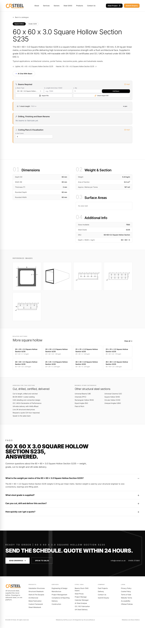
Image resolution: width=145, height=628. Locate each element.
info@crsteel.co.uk (118, 561)
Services (46, 6)
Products (79, 6)
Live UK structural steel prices (24, 409)
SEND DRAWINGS (16, 561)
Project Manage (81, 597)
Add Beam (116, 91)
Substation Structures (37, 588)
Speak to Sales (42, 561)
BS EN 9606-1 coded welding (24, 397)
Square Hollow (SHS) (112, 397)
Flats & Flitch (79, 406)
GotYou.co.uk (67, 620)
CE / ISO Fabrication (82, 606)
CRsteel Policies (127, 604)
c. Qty (75, 88)
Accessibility (125, 601)
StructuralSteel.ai (89, 620)
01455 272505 (134, 561)
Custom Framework (36, 604)
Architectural (33, 598)
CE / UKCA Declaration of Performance (27, 403)
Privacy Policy (126, 588)
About (36, 6)
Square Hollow (19, 24)
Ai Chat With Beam (23, 73)
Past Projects (103, 588)
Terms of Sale (126, 595)
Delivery (55, 601)
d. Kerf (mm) (19, 133)
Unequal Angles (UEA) (112, 403)
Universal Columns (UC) (113, 394)
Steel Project (114, 6)
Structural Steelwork (36, 591)
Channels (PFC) (80, 397)
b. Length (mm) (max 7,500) (53, 88)
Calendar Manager (82, 600)
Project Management (59, 595)
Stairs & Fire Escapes (36, 595)
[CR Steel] (14, 5)
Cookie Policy (126, 591)
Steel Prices (79, 594)
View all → (128, 341)
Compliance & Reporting (61, 598)
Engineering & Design (59, 588)
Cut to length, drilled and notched (25, 394)
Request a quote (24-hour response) (26, 413)
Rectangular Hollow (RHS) (84, 400)
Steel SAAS (68, 6)
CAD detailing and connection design (26, 400)
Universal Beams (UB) (83, 394)
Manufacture (56, 591)
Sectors (56, 6)
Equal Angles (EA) (81, 403)
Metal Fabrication (35, 601)
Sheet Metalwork (35, 607)
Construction (56, 604)
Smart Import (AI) (102, 95)
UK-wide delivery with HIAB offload (25, 406)
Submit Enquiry (132, 6)
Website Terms (126, 598)
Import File (45, 95)
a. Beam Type (19, 88)
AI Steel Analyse (81, 603)
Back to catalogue (21, 17)
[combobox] (29, 91)
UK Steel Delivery (81, 609)
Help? (128, 84)
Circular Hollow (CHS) (112, 400)
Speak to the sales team (22, 416)
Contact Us (91, 6)
